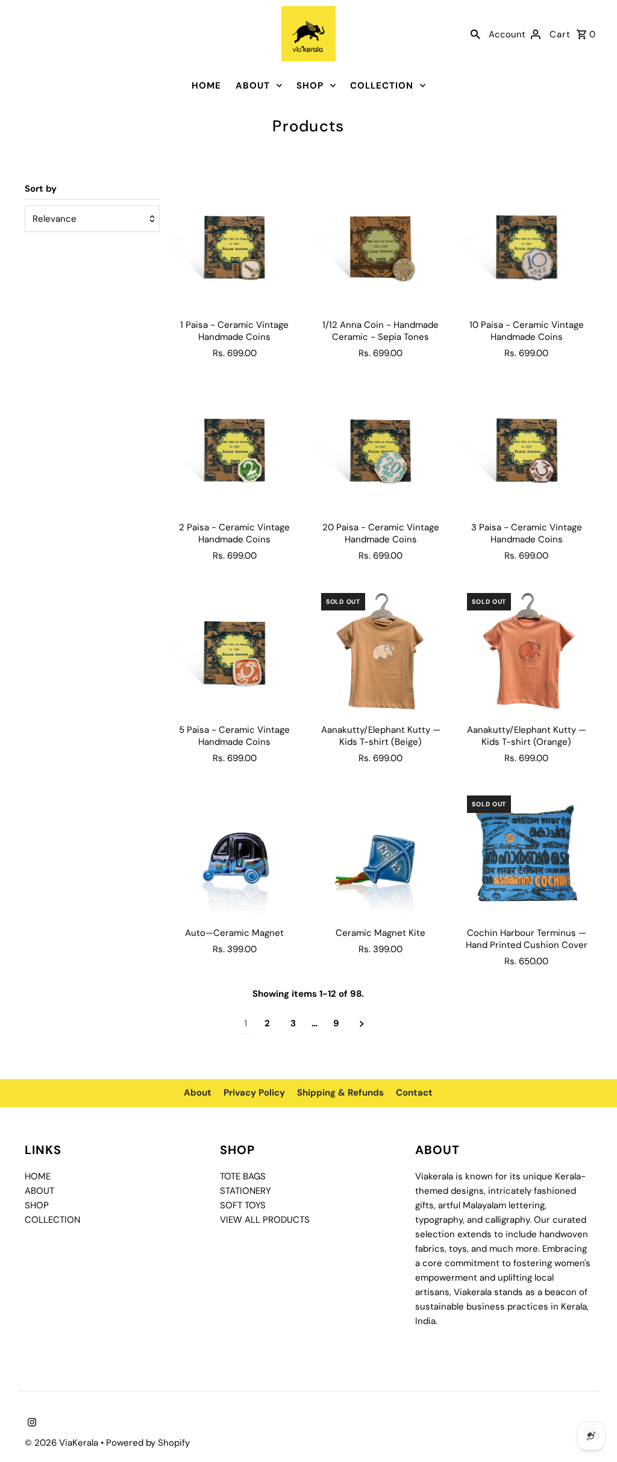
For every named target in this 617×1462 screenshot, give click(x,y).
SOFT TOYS (243, 1205)
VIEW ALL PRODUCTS (265, 1220)
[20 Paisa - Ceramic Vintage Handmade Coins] (380, 449)
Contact (414, 1093)
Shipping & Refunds (340, 1093)
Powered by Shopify (148, 1443)
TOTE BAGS (243, 1176)
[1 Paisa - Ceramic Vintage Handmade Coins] (234, 246)
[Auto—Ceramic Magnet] (234, 854)
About (197, 1093)
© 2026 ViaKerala (63, 1443)
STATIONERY (245, 1191)
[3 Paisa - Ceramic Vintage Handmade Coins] (526, 449)
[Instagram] (30, 1423)
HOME (206, 86)
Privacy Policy (254, 1093)
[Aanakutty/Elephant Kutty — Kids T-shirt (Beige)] (380, 652)
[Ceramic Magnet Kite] (380, 854)
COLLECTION (381, 86)
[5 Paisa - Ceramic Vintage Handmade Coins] (234, 652)
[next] (362, 1023)
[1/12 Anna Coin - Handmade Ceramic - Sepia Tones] (380, 246)
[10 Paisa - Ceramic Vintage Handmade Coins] (526, 246)
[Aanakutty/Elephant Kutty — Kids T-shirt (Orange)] (526, 652)
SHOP (310, 86)
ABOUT (253, 86)
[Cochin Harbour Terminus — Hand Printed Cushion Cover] (526, 854)
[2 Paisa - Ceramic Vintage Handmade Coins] (234, 449)
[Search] (475, 34)
